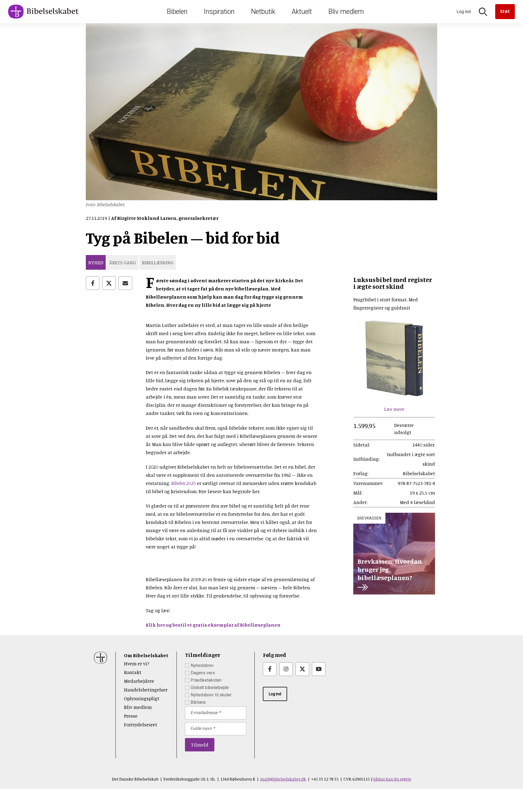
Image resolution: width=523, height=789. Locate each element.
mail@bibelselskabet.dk (283, 779)
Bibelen (177, 12)
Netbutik (263, 12)
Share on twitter (109, 283)
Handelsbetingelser (146, 690)
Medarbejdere (139, 681)
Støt (505, 11)
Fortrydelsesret (140, 724)
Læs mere (394, 409)
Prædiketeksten (206, 680)
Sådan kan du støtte (392, 779)
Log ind (275, 694)
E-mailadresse (203, 712)
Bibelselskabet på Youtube (319, 669)
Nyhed (95, 262)
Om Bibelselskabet (146, 655)
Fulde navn (201, 728)
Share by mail (125, 283)
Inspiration (219, 12)
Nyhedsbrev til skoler (211, 694)
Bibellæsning (158, 262)
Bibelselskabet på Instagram (286, 669)
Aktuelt (302, 12)
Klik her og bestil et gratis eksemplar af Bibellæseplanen (213, 625)
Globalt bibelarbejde (210, 687)
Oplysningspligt (141, 698)
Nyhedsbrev (202, 665)
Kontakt (132, 672)
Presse (131, 716)
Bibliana (198, 702)
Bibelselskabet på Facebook (269, 669)
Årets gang (122, 262)
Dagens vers (203, 672)
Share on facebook (92, 283)
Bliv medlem (346, 12)
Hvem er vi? (136, 663)
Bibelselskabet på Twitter (302, 669)
